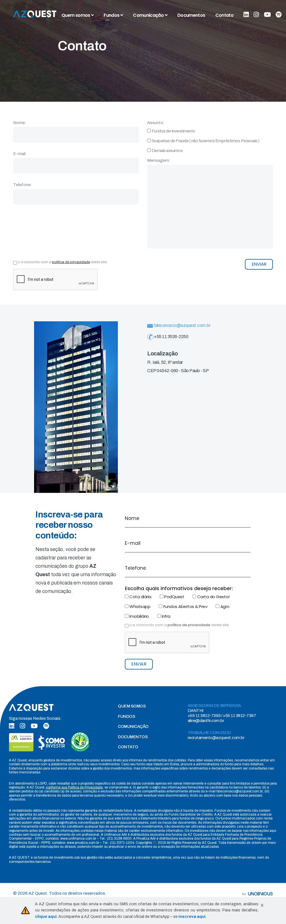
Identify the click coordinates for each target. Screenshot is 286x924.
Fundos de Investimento (173, 131)
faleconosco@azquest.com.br (181, 325)
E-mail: (20, 153)
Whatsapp (139, 606)
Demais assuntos (167, 150)
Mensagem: (158, 160)
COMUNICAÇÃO (133, 726)
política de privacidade (71, 262)
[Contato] (34, 14)
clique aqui (46, 917)
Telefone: (22, 184)
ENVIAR (259, 264)
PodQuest (173, 597)
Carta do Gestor (213, 597)
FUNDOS (126, 716)
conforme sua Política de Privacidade (74, 787)
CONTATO (128, 747)
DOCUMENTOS (132, 737)
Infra (165, 616)
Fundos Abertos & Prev (184, 606)
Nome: (19, 122)
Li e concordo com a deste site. (63, 262)
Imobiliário (138, 616)
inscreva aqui (192, 917)
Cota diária (139, 597)
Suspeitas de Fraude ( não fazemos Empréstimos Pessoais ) (205, 141)
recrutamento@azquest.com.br (216, 737)
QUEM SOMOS (132, 706)
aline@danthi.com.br (206, 720)
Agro (224, 606)
